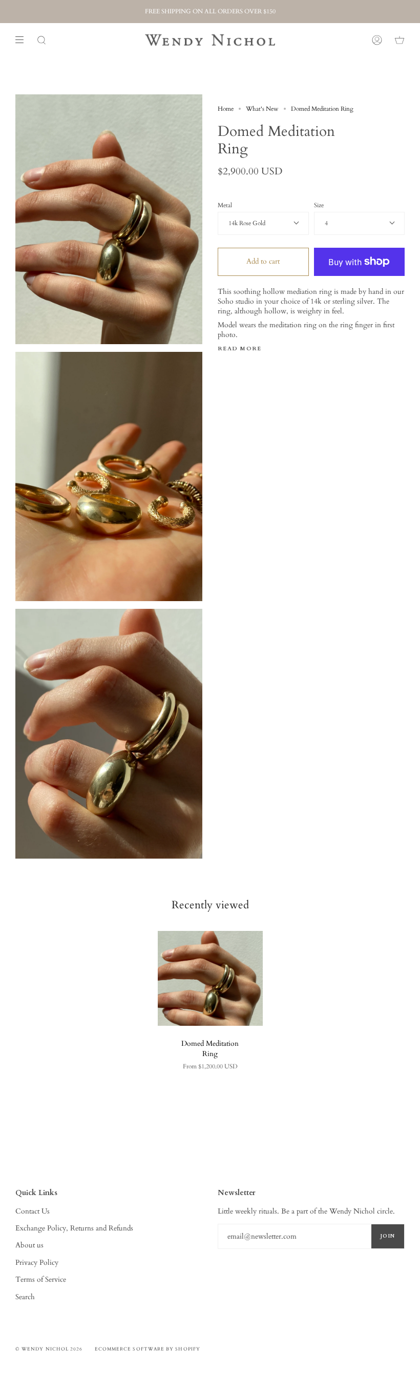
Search (25, 1297)
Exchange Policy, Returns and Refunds (74, 1228)
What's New (262, 109)
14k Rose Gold (246, 223)
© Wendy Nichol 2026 (49, 1349)
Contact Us (32, 1211)
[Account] (377, 40)
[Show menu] (23, 40)
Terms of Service (40, 1279)
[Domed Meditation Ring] (210, 978)
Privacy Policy (36, 1262)
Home (226, 109)
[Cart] (399, 40)
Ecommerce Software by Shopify (147, 1349)
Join (388, 1236)
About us (29, 1245)
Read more (240, 349)
